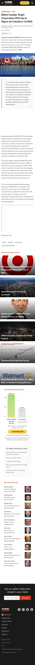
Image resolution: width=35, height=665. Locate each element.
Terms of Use (6, 643)
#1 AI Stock (24, 3)
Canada (4, 242)
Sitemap (4, 634)
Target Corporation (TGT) (8, 245)
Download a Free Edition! (13, 461)
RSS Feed (7, 615)
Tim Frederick (28, 26)
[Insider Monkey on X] (24, 609)
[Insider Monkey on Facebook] (20, 609)
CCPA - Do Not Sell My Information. (12, 649)
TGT (19, 37)
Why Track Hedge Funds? (13, 458)
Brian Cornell (18, 242)
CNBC (20, 50)
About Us (5, 624)
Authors (4, 628)
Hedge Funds (6, 618)
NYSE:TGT (10, 242)
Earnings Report (6, 12)
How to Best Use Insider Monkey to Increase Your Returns (16, 453)
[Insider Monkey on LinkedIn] (31, 609)
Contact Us (5, 631)
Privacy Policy (6, 639)
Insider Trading (6, 621)
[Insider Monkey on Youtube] (28, 609)
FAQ (3, 646)
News (13, 12)
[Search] (32, 3)
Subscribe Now (17, 432)
